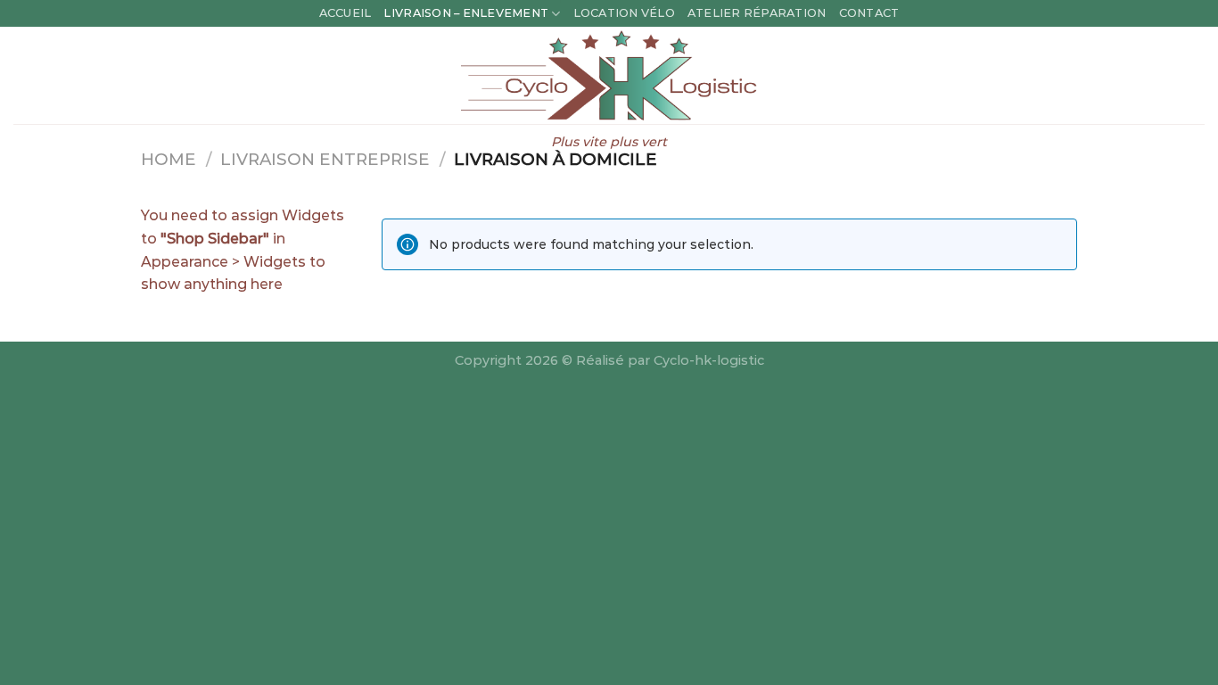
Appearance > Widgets (223, 261)
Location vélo (624, 13)
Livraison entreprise (325, 159)
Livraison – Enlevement (465, 13)
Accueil (345, 13)
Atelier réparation (757, 13)
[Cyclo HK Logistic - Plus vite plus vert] (609, 75)
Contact (869, 13)
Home (168, 159)
